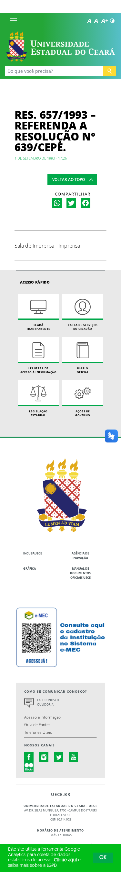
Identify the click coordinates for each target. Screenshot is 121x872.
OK (102, 857)
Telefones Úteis (38, 732)
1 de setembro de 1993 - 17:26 (41, 158)
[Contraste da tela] (112, 21)
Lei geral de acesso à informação (38, 370)
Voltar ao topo (68, 179)
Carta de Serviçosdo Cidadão (83, 326)
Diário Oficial (83, 370)
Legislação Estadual (38, 413)
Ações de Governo (82, 413)
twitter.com (59, 757)
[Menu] (13, 21)
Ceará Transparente (38, 326)
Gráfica (29, 568)
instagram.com (44, 757)
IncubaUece (32, 553)
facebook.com (29, 757)
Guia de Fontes (37, 724)
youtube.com (73, 757)
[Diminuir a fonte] (97, 21)
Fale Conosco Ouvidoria (48, 702)
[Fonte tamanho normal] (89, 21)
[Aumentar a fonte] (104, 21)
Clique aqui (65, 860)
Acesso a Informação (42, 717)
